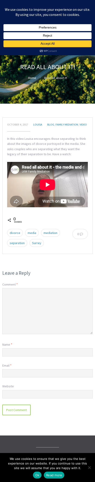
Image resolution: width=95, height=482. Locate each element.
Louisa (37, 124)
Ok (37, 475)
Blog (50, 124)
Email (7, 365)
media (32, 233)
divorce (15, 233)
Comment (10, 284)
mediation (50, 233)
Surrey (36, 243)
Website (8, 386)
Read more (54, 475)
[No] (89, 467)
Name (7, 344)
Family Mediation (67, 124)
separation (17, 243)
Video (83, 124)
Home (32, 78)
